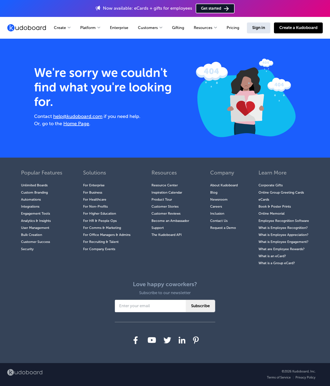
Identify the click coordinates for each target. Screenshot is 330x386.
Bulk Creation (31, 235)
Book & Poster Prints (274, 206)
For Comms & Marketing (102, 228)
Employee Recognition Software (283, 221)
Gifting (178, 28)
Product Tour (161, 199)
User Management (35, 228)
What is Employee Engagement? (283, 242)
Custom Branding (34, 192)
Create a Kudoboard (298, 27)
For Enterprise (94, 185)
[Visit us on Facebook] (135, 340)
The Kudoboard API (166, 235)
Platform (88, 28)
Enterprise (119, 28)
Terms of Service (279, 377)
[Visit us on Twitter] (167, 340)
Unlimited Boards (34, 185)
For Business (92, 192)
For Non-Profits (95, 206)
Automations (31, 199)
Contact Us (219, 221)
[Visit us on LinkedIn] (182, 340)
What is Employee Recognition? (283, 228)
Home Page (76, 123)
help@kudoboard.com (77, 116)
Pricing (233, 28)
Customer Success (35, 242)
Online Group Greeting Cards (281, 192)
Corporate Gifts (270, 185)
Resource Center (164, 185)
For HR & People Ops (100, 221)
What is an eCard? (272, 256)
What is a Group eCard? (276, 263)
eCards (263, 199)
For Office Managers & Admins (106, 235)
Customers (148, 28)
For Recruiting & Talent (101, 242)
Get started (211, 8)
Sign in (258, 27)
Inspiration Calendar (166, 192)
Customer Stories (165, 206)
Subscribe (200, 306)
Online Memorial (271, 213)
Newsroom (219, 199)
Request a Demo (223, 228)
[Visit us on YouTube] (152, 340)
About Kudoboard (224, 185)
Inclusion (217, 213)
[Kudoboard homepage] (24, 372)
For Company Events (99, 249)
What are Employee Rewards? (281, 249)
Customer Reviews (165, 213)
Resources (203, 28)
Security (27, 249)
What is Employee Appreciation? (283, 235)
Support (157, 228)
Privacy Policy (305, 377)
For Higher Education (99, 213)
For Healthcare (94, 199)
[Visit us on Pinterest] (196, 340)
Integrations (30, 206)
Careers (216, 206)
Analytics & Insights (36, 221)
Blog (213, 192)
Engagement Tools (35, 213)
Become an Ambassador (170, 221)
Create (60, 28)
